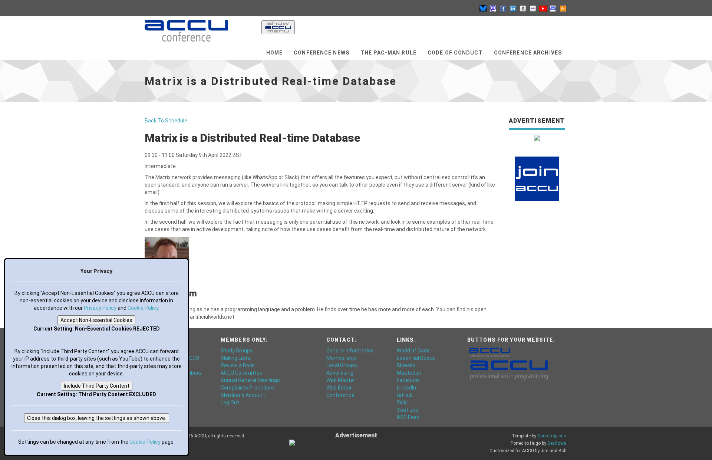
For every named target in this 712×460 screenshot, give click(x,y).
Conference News (321, 53)
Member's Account (243, 395)
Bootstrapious (551, 435)
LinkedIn (406, 388)
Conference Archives (528, 53)
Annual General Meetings (250, 380)
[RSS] (562, 8)
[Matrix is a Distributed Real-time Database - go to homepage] (186, 27)
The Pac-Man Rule (388, 53)
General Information (350, 351)
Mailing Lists (235, 358)
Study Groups (237, 351)
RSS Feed (408, 417)
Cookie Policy (143, 308)
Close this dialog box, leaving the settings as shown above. (96, 418)
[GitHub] (522, 8)
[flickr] (532, 8)
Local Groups (341, 365)
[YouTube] (542, 8)
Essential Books (416, 358)
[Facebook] (502, 8)
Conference (340, 395)
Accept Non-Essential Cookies (96, 320)
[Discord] (552, 8)
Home (274, 53)
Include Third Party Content (96, 386)
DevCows (556, 443)
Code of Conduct (455, 53)
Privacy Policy (100, 308)
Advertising (339, 373)
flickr (402, 402)
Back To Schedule (166, 121)
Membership (341, 358)
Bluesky (406, 365)
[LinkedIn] (512, 8)
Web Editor (339, 388)
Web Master (340, 380)
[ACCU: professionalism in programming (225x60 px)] (509, 369)
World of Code (413, 351)
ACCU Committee (242, 373)
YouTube (407, 410)
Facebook (408, 380)
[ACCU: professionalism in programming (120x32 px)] (489, 352)
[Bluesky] (482, 8)
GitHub (405, 395)
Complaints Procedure (247, 388)
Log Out (230, 402)
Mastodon (409, 373)
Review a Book (238, 365)
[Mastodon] (492, 8)
